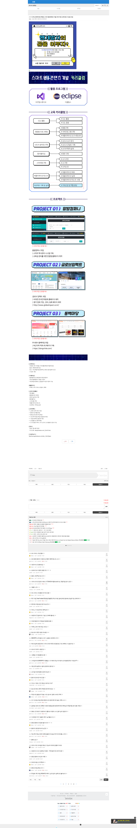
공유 (102, 468)
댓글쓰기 (100, 484)
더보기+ (106, 517)
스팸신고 (40, 468)
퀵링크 (71, 793)
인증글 (99, 8)
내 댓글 (58, 8)
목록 (36, 484)
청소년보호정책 (71, 795)
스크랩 (105, 468)
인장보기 (33, 480)
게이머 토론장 (32, 5)
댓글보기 (100, 512)
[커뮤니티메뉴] (30, 1)
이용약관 (53, 795)
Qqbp (30, 19)
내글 (38, 8)
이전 (68, 484)
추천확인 (31, 468)
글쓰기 (107, 5)
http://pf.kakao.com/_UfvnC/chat (43, 430)
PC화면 (67, 793)
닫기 (135, 818)
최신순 (38, 500)
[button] (67, 545)
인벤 (33, 2)
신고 (35, 468)
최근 (31, 779)
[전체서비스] (107, 1)
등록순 (34, 500)
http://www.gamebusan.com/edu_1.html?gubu (40, 436)
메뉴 (30, 480)
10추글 (78, 8)
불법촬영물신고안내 (81, 795)
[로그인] (104, 1)
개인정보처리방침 (61, 795)
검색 (101, 779)
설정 (76, 793)
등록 (106, 506)
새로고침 (106, 500)
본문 (52, 484)
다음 (84, 484)
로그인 (61, 793)
